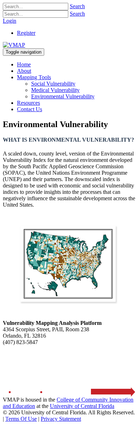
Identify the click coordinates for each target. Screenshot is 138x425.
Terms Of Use (21, 419)
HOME (13, 360)
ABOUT (43, 360)
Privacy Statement (61, 419)
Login (9, 21)
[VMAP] (14, 45)
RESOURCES (80, 360)
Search (77, 6)
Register (26, 33)
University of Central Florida (82, 406)
